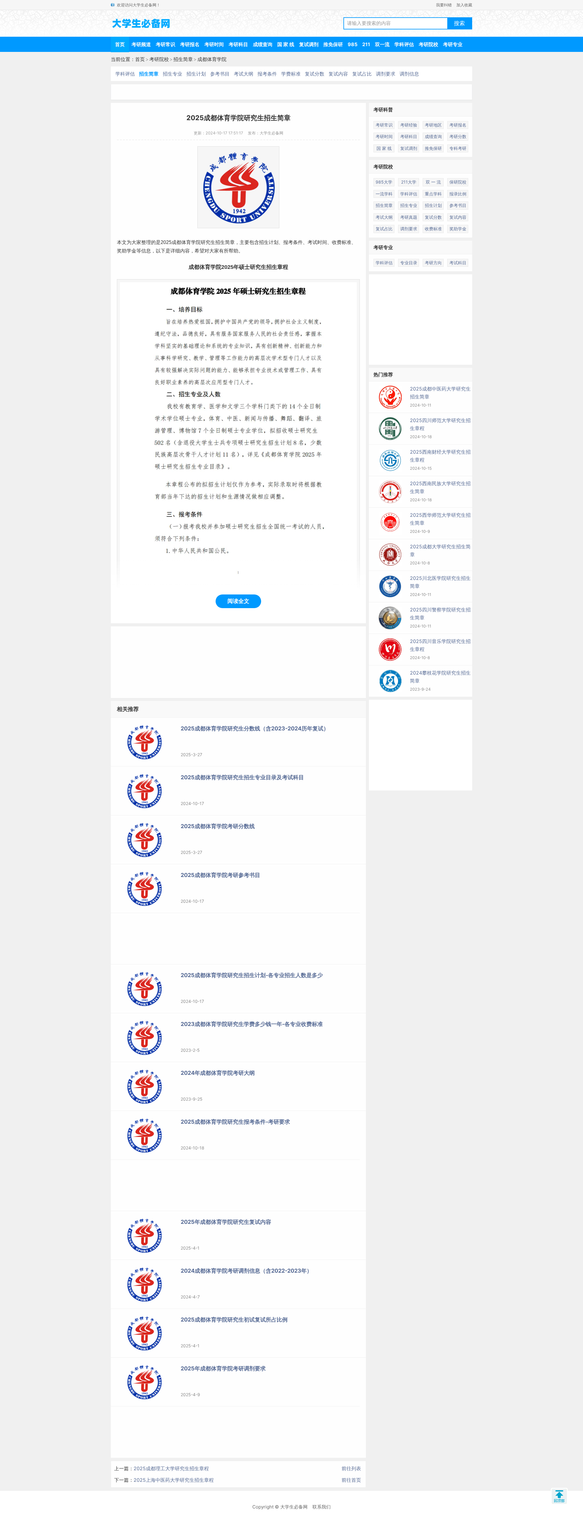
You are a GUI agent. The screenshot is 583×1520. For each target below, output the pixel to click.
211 (366, 44)
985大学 (384, 181)
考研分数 (457, 136)
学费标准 (291, 74)
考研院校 (428, 44)
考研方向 (433, 262)
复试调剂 (309, 44)
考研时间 (214, 44)
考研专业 (452, 44)
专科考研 (457, 148)
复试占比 (362, 74)
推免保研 (333, 44)
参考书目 (220, 74)
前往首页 (351, 1480)
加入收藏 (464, 4)
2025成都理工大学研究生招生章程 (171, 1468)
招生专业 (172, 74)
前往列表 (351, 1468)
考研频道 (141, 44)
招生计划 (196, 74)
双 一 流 (433, 181)
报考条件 (267, 74)
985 (352, 44)
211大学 (408, 181)
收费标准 (341, 242)
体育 (186, 242)
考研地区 (433, 124)
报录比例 (457, 193)
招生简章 (183, 59)
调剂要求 (385, 74)
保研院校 (457, 181)
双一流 (382, 44)
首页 (120, 44)
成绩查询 (262, 44)
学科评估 (404, 44)
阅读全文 (238, 601)
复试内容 (338, 74)
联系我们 (321, 1507)
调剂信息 (409, 74)
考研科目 (238, 44)
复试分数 (314, 74)
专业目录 (408, 262)
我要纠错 (444, 4)
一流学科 (384, 193)
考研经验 (408, 124)
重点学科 (433, 193)
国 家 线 (285, 44)
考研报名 (189, 44)
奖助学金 (457, 228)
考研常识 (165, 44)
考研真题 (408, 217)
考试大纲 (243, 74)
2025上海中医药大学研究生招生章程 (174, 1480)
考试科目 (457, 262)
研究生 (208, 242)
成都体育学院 (212, 59)
